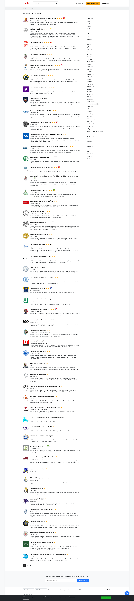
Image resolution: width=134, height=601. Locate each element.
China (88, 44)
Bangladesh (89, 146)
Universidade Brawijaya (37, 521)
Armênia (88, 114)
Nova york (40, 90)
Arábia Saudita (33, 192)
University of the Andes (38, 374)
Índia (31, 388)
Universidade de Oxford (38, 98)
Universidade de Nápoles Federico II (42, 278)
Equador (88, 154)
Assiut (34, 490)
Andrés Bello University (38, 363)
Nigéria (88, 91)
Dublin (35, 180)
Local (88, 29)
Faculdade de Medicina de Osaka (41, 427)
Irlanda (31, 180)
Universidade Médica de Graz (39, 157)
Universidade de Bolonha (38, 222)
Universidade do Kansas (38, 351)
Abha (38, 448)
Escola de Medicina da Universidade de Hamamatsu (47, 418)
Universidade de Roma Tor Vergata (41, 299)
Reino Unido (33, 100)
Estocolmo (36, 31)
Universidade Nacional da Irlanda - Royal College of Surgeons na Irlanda (54, 176)
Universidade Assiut (36, 488)
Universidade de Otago (37, 288)
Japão (31, 420)
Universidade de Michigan (38, 76)
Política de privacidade (64, 590)
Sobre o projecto (52, 590)
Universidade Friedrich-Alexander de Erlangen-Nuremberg (49, 146)
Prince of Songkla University (39, 478)
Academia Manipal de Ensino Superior (42, 397)
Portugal (89, 144)
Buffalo (45, 136)
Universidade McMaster (38, 54)
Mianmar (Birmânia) (92, 104)
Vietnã (88, 151)
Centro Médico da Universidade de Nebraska (45, 407)
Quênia (88, 121)
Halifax (35, 236)
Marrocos (89, 139)
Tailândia (32, 480)
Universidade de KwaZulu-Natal (40, 257)
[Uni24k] (27, 3)
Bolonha (35, 224)
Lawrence (44, 353)
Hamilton (36, 57)
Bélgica (31, 246)
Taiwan (88, 141)
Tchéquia (32, 124)
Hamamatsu (36, 420)
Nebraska (40, 409)
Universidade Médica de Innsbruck (41, 167)
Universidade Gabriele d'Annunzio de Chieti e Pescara (48, 554)
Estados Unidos (33, 78)
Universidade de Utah (37, 341)
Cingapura (32, 67)
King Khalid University (37, 446)
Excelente (89, 24)
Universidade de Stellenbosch (40, 309)
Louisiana (40, 332)
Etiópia (88, 109)
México (31, 511)
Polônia (88, 69)
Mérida (35, 511)
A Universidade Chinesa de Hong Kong (43, 18)
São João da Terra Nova (40, 459)
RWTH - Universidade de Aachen (41, 110)
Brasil (31, 544)
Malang (37, 523)
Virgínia (40, 213)
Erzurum (36, 501)
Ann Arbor (45, 78)
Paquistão (89, 74)
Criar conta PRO (77, 590)
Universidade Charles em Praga (40, 122)
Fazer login (105, 3)
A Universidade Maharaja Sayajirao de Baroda (45, 386)
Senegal (88, 106)
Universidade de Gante (37, 244)
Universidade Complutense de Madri (42, 532)
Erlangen (37, 148)
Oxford (38, 100)
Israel (31, 322)
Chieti (34, 556)
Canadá (31, 44)
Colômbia (89, 71)
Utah (39, 343)
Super (88, 21)
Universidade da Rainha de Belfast (41, 201)
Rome (34, 301)
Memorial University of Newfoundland (42, 457)
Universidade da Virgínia (38, 211)
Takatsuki (35, 429)
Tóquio (35, 471)
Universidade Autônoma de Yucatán (42, 509)
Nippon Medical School (37, 469)
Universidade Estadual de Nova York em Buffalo (46, 134)
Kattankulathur (36, 438)
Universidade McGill (36, 42)
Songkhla (37, 480)
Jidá (38, 192)
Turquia (31, 501)
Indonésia (32, 523)
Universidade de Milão (37, 267)
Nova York (46, 90)
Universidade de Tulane (38, 330)
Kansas (39, 353)
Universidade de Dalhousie (39, 234)
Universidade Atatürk (37, 499)
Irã (87, 52)
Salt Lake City (44, 343)
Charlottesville (45, 213)
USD (39, 589)
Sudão (88, 76)
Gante (35, 246)
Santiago (35, 365)
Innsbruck (36, 169)
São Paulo (35, 544)
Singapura (37, 67)
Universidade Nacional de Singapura (42, 65)
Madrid (36, 534)
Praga (36, 124)
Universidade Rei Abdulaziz (39, 190)
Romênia (89, 149)
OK (106, 598)
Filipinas (88, 84)
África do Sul (33, 259)
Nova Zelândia (33, 290)
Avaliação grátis (92, 3)
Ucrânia (88, 134)
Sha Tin (44, 20)
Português (28, 589)
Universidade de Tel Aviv (38, 320)
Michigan (40, 78)
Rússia (88, 49)
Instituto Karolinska (36, 29)
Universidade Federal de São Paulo (41, 542)
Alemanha (32, 112)
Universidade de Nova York (39, 88)
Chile (31, 365)
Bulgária (88, 126)
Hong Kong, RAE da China (36, 20)
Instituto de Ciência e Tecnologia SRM (42, 436)
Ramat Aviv (35, 322)
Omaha (45, 409)
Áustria (31, 159)
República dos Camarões (93, 131)
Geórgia (88, 129)
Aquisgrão (37, 112)
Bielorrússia (89, 119)
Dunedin (39, 290)
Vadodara (35, 388)
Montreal (36, 44)
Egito (31, 490)
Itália (31, 224)
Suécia (31, 31)
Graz (35, 159)
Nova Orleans (46, 332)
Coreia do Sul (90, 136)
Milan (34, 269)
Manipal (34, 399)
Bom (87, 26)
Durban (38, 259)
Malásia (88, 79)
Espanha (32, 534)
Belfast (38, 203)
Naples (34, 280)
